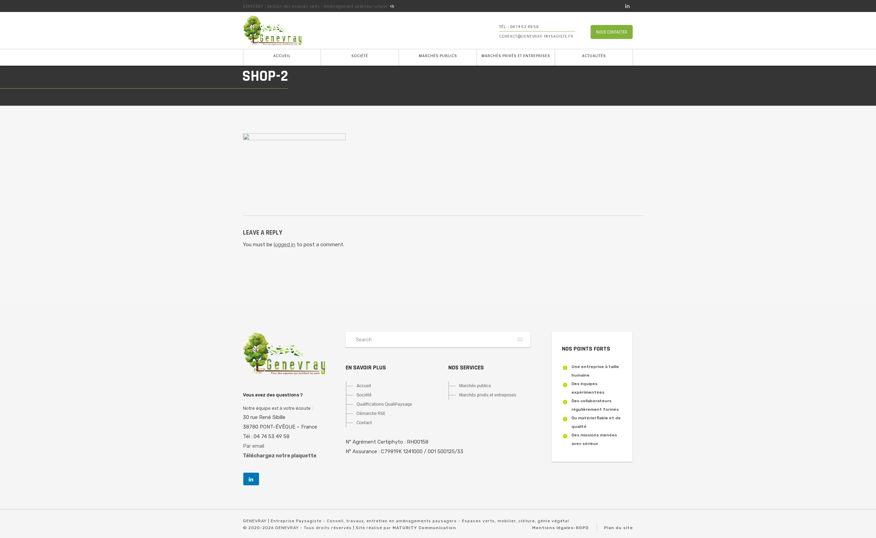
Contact (364, 423)
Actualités (594, 55)
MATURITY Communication (424, 527)
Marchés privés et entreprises (515, 55)
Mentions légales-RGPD (560, 527)
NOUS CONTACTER (611, 32)
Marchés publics (438, 55)
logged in (284, 244)
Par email (253, 446)
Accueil (282, 55)
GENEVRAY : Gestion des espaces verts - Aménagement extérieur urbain (315, 6)
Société (359, 55)
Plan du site (618, 527)
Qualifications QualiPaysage (384, 404)
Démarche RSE (371, 413)
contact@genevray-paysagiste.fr (536, 36)
